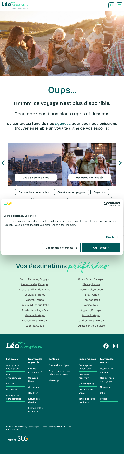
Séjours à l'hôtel (33, 379)
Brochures (11, 389)
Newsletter (106, 387)
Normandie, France (91, 289)
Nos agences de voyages (107, 379)
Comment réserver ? (84, 376)
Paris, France (91, 294)
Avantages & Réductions (85, 366)
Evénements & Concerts (36, 409)
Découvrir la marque (106, 370)
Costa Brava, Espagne (91, 279)
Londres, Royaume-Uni (91, 320)
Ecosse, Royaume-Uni (35, 320)
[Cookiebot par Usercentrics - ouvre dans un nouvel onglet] (106, 204)
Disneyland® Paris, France (34, 289)
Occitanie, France (34, 294)
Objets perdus (86, 383)
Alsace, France (91, 284)
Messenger (54, 380)
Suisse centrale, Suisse (91, 325)
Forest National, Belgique (35, 279)
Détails (110, 237)
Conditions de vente (86, 391)
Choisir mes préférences (59, 247)
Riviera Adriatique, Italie (35, 305)
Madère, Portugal (35, 315)
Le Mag (10, 383)
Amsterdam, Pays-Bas (35, 310)
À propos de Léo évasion (12, 366)
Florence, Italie (91, 300)
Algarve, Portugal (91, 310)
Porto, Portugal (91, 315)
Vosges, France (35, 300)
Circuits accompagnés (71, 192)
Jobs (102, 393)
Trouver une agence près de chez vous (59, 372)
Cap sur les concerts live (34, 192)
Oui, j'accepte (101, 247)
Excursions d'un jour (34, 400)
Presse (103, 398)
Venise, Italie (91, 305)
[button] (120, 162)
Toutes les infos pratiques (87, 400)
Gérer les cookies (14, 429)
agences (63, 123)
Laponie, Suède (35, 325)
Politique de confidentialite (13, 397)
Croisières (33, 387)
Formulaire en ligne (59, 365)
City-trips (100, 192)
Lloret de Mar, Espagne (34, 284)
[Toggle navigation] (119, 5)
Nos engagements (13, 376)
